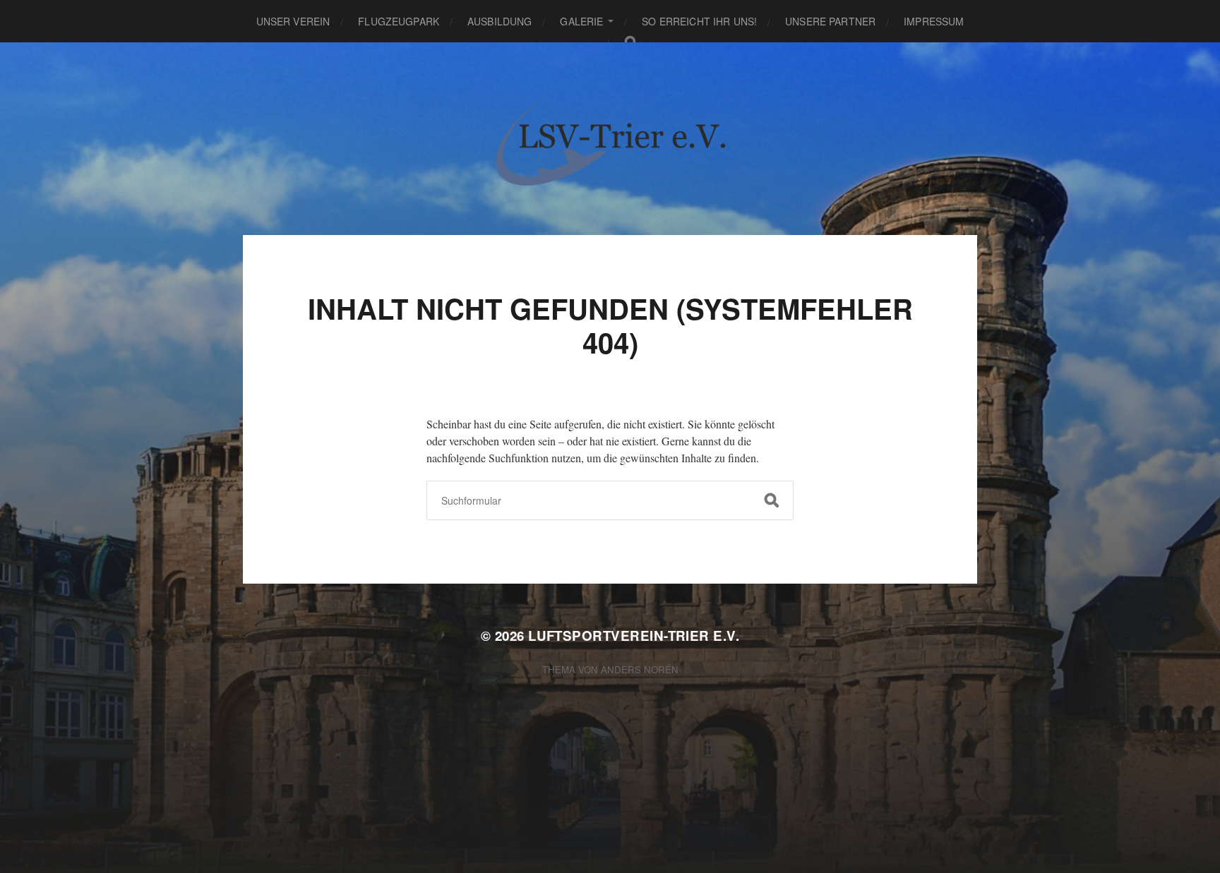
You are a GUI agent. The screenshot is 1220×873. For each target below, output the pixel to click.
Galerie (581, 21)
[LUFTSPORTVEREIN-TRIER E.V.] (610, 139)
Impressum (934, 21)
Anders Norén (639, 669)
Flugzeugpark (398, 21)
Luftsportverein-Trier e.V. (633, 635)
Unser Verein (293, 21)
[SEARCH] (771, 500)
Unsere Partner (830, 21)
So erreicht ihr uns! (699, 21)
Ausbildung (499, 21)
